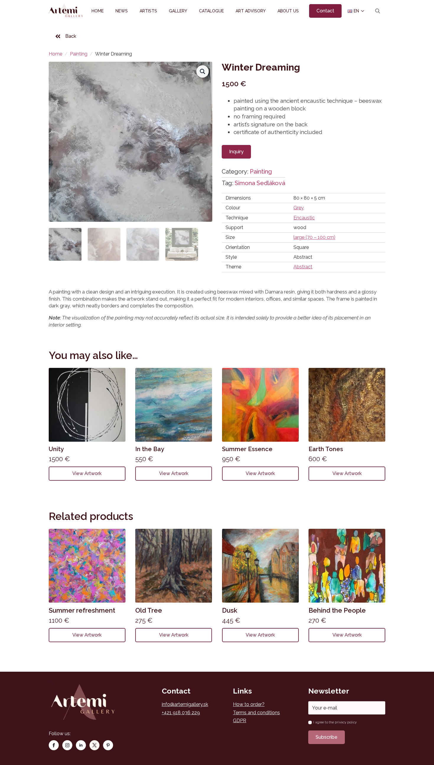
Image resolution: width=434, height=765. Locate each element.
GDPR (239, 720)
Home (98, 11)
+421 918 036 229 (181, 712)
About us (288, 11)
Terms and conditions (256, 712)
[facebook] (54, 745)
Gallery (178, 11)
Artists (148, 11)
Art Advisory (251, 11)
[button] (202, 71)
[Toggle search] (377, 11)
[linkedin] (81, 745)
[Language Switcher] (362, 11)
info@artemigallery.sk (185, 704)
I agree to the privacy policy (334, 722)
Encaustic (304, 218)
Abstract (302, 267)
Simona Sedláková (260, 183)
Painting (78, 54)
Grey (298, 208)
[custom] (94, 745)
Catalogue (211, 11)
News (121, 11)
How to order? (249, 704)
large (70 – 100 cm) (314, 237)
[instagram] (67, 745)
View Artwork (87, 473)
